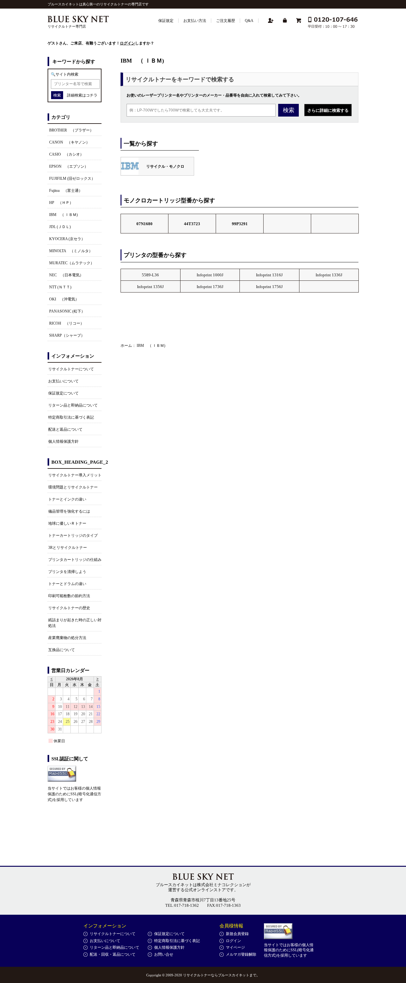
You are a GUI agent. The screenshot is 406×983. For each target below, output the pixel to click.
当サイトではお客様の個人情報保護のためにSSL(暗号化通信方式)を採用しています (74, 794)
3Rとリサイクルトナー (67, 547)
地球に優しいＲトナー (67, 523)
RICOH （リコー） (66, 323)
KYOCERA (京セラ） (67, 239)
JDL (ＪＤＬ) (60, 227)
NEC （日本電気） (66, 275)
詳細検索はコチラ (82, 95)
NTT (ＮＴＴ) (60, 287)
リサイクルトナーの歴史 (69, 608)
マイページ (235, 947)
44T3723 (192, 223)
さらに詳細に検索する (328, 110)
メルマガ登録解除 (241, 954)
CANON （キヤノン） (69, 142)
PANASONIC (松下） (67, 311)
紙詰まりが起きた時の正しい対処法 (75, 623)
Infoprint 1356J (150, 286)
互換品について (61, 650)
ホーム (126, 345)
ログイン (127, 43)
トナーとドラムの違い (67, 584)
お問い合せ (163, 954)
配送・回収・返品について (112, 954)
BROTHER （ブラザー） (71, 130)
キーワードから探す (73, 61)
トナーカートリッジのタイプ (73, 535)
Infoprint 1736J (210, 286)
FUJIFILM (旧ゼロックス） (72, 178)
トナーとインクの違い (67, 499)
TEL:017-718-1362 (182, 905)
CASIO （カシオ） (66, 154)
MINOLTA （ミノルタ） (71, 251)
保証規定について (63, 393)
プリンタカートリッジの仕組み (75, 559)
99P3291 (240, 223)
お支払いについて (63, 381)
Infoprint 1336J (329, 275)
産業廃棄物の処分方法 (67, 638)
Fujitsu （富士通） (65, 190)
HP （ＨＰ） (61, 202)
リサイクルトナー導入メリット (75, 475)
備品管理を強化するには (69, 511)
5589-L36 (150, 275)
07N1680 (144, 223)
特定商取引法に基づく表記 (71, 417)
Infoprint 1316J (269, 275)
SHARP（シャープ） (67, 335)
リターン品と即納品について (73, 405)
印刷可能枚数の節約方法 (69, 596)
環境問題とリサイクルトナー (73, 487)
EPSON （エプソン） (68, 166)
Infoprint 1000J (210, 275)
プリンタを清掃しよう (67, 571)
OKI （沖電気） (64, 299)
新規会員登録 (237, 934)
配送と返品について (65, 429)
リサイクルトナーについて (71, 369)
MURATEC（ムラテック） (71, 263)
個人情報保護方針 (63, 441)
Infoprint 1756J (269, 286)
